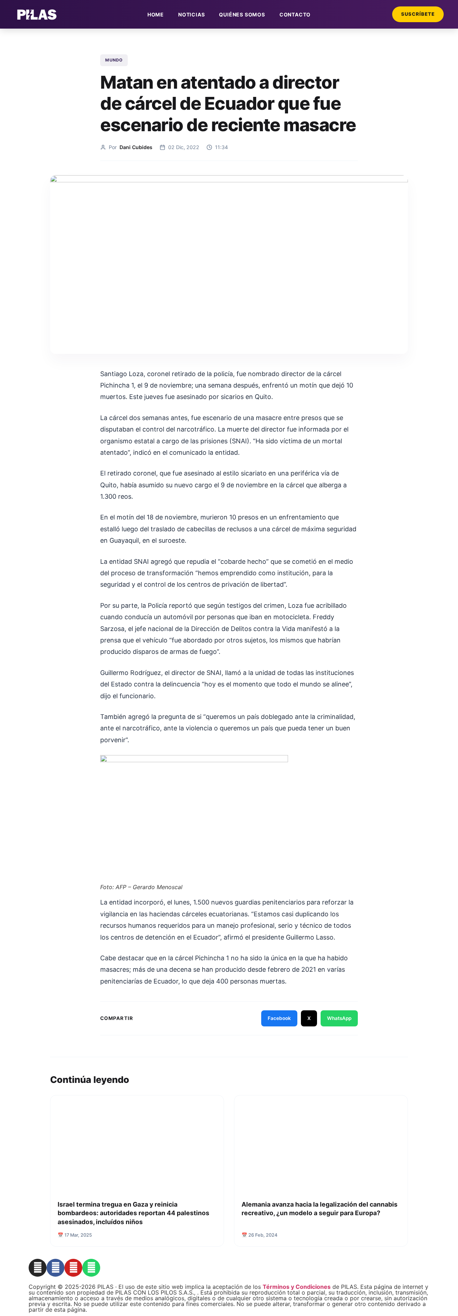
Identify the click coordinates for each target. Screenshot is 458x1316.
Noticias (191, 14)
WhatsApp (339, 1018)
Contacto (295, 14)
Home (155, 14)
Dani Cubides (136, 147)
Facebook (279, 1018)
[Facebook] (55, 1268)
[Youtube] (73, 1268)
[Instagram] (38, 1268)
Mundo (114, 60)
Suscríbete (418, 14)
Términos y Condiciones (297, 1286)
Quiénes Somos (242, 14)
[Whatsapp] (91, 1268)
